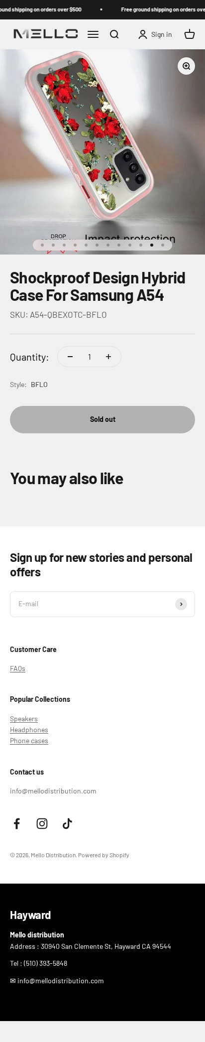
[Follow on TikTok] (67, 823)
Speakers (24, 718)
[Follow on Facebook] (16, 823)
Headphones (29, 729)
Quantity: (29, 357)
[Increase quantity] (108, 357)
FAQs (17, 668)
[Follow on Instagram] (42, 823)
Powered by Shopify (103, 854)
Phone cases (29, 740)
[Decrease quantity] (70, 357)
